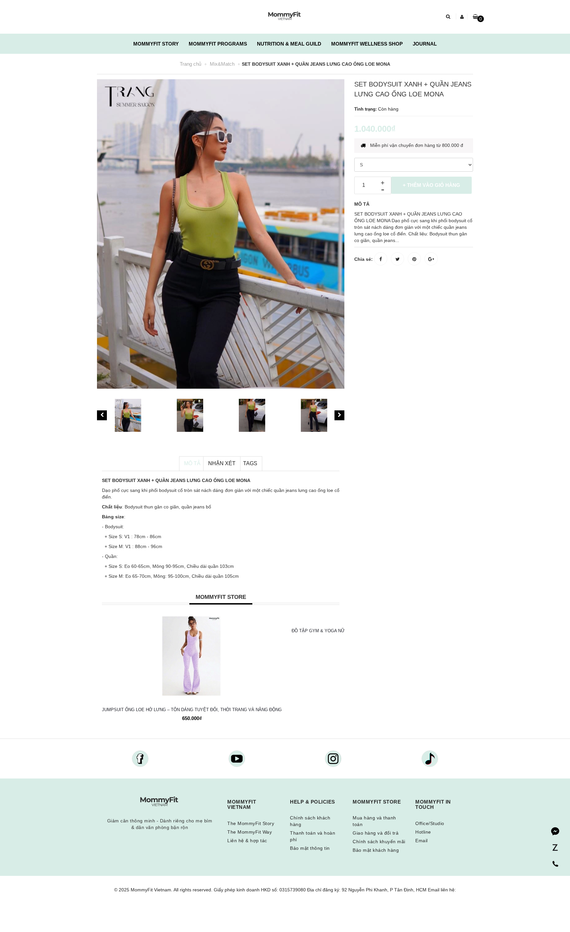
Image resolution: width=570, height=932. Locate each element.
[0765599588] (555, 864)
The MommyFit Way (249, 832)
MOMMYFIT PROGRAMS (218, 44)
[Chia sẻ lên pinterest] (414, 258)
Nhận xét (222, 463)
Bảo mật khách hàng (376, 850)
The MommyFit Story (250, 823)
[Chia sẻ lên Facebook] (380, 258)
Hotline (423, 832)
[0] (475, 16)
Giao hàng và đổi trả (375, 833)
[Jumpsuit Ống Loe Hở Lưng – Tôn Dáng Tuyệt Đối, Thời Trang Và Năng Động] (192, 656)
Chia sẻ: (363, 259)
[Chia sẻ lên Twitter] (397, 258)
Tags (250, 463)
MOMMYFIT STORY (156, 44)
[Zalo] (555, 847)
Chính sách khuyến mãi (379, 841)
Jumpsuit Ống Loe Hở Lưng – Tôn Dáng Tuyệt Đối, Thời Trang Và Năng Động (192, 709)
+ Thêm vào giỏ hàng (431, 185)
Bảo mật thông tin (310, 848)
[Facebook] (555, 831)
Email (421, 840)
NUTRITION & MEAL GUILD (289, 44)
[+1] (431, 258)
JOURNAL (425, 44)
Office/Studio (429, 823)
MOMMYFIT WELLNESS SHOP (367, 44)
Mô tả (192, 463)
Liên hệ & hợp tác (247, 840)
